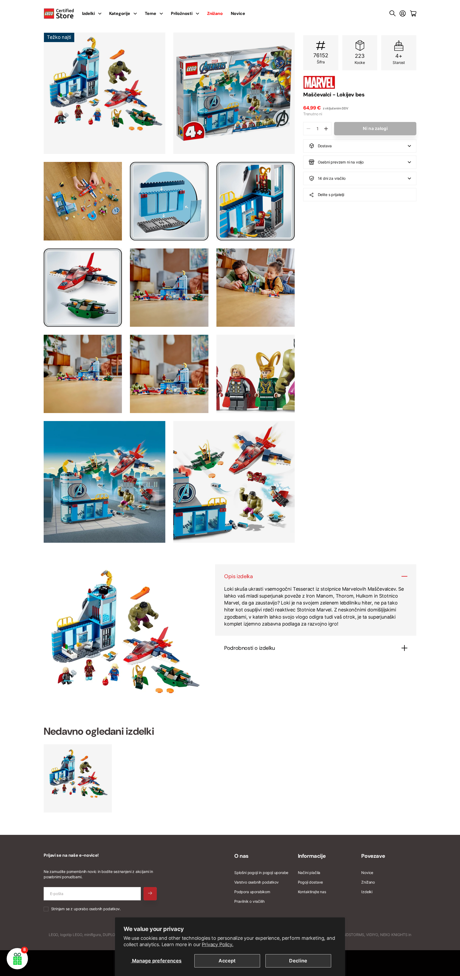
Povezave (373, 855)
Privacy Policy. (217, 944)
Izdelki (366, 891)
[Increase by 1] (326, 128)
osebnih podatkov (104, 908)
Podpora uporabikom (252, 891)
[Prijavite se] (403, 13)
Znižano (368, 882)
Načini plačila (309, 872)
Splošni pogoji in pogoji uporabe (261, 872)
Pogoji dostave (310, 882)
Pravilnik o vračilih (249, 901)
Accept (227, 960)
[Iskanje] (392, 13)
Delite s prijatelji (331, 194)
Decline (298, 960)
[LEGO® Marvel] (359, 82)
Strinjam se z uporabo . (86, 908)
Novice (238, 13)
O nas (241, 855)
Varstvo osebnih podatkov (256, 882)
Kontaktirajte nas (312, 891)
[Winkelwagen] (413, 13)
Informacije (312, 855)
